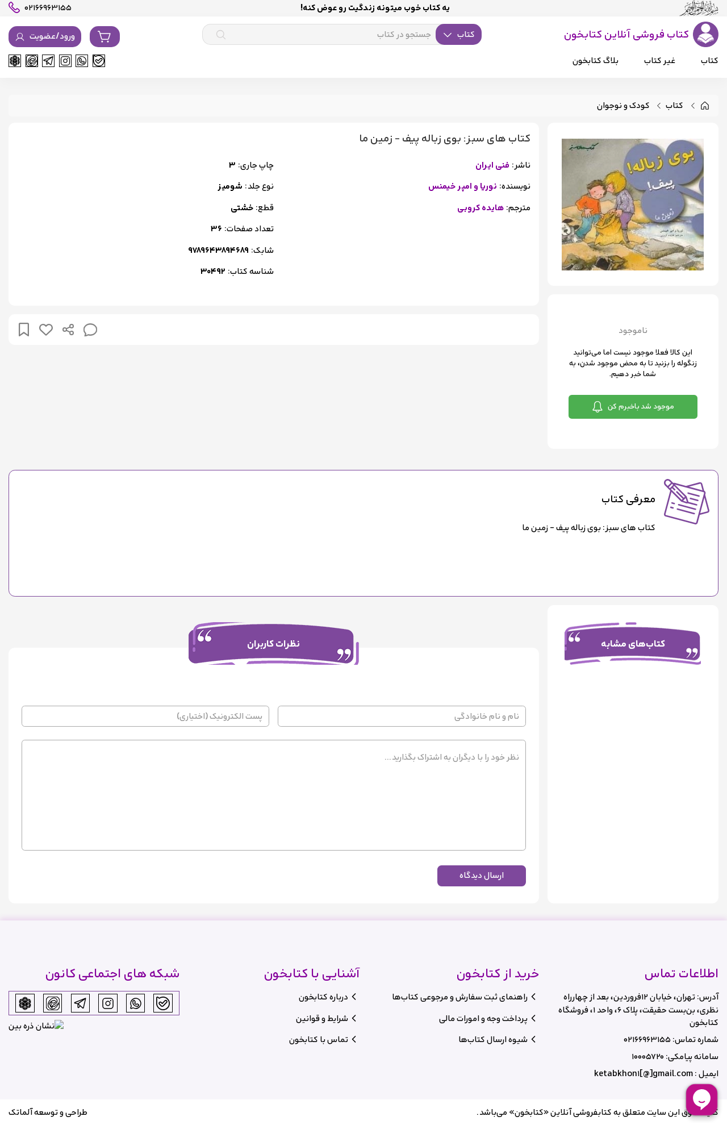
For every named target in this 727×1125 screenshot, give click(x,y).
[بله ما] (99, 60)
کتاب (674, 106)
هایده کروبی (480, 208)
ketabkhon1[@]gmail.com (643, 1073)
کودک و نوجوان (623, 106)
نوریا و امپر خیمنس (462, 186)
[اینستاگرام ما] (65, 60)
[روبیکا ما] (14, 60)
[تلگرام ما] (48, 60)
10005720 (648, 1056)
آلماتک (20, 1112)
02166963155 (647, 1039)
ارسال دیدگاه (481, 875)
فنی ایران (492, 165)
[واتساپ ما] (81, 60)
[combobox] (342, 34)
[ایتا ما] (31, 60)
